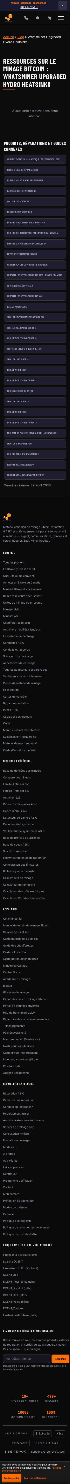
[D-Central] (9, 18)
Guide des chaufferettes (18, 945)
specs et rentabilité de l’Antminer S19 (25, 317)
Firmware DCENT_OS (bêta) (20, 1268)
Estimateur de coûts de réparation (24, 857)
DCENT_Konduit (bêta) (17, 1288)
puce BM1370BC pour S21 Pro (20, 391)
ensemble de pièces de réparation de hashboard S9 (31, 433)
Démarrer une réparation (18, 1100)
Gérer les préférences (35, 1478)
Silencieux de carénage (18, 656)
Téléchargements (14, 1025)
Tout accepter (11, 1478)
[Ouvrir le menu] (61, 18)
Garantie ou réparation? (18, 1106)
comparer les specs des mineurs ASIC (25, 296)
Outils (6, 723)
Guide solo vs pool (14, 952)
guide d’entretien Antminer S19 (22, 338)
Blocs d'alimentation (16, 703)
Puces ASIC (10, 709)
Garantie (8, 1214)
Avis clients (10, 1160)
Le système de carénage (19, 636)
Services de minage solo (18, 1127)
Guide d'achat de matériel (19, 750)
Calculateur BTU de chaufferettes (24, 898)
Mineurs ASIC (11, 616)
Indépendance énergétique (20, 1059)
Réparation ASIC (13, 1093)
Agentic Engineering (16, 1072)
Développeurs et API (16, 932)
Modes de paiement (16, 1207)
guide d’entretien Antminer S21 (22, 380)
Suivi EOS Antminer (15, 851)
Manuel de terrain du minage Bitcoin (26, 925)
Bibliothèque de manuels (18, 871)
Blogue (7, 985)
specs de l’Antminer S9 (18, 401)
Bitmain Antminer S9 (16, 412)
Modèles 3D (10, 1147)
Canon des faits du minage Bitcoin (24, 999)
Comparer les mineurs (17, 777)
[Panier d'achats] (49, 18)
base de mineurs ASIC (17, 306)
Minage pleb (11, 609)
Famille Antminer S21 (16, 784)
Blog (21, 37)
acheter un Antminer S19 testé (22, 327)
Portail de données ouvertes (21, 1005)
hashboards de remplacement (21, 190)
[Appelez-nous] (26, 18)
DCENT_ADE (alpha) (16, 1295)
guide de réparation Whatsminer (23, 454)
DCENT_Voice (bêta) (16, 1301)
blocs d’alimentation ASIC (19, 212)
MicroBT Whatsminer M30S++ (20, 464)
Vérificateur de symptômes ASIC (24, 831)
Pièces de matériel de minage (22, 683)
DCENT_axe (10, 1274)
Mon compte (11, 1193)
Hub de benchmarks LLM (19, 1012)
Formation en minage (16, 1140)
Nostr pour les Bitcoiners (18, 1046)
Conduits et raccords (16, 649)
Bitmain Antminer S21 (17, 369)
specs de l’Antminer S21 (18, 359)
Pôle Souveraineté (14, 1032)
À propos (9, 1153)
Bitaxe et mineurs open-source (22, 596)
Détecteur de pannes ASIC (20, 817)
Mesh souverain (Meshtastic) (21, 1039)
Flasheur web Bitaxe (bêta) (20, 1315)
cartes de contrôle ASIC (19, 201)
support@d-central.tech (48, 1451)
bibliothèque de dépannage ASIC (22, 169)
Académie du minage (16, 979)
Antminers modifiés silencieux (22, 629)
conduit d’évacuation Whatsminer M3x (25, 475)
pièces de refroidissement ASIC (22, 254)
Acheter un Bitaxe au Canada (21, 582)
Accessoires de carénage (19, 663)
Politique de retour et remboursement (27, 1227)
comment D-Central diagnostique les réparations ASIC (33, 159)
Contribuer (10, 1173)
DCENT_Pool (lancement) (19, 1281)
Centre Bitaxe (11, 972)
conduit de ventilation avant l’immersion (27, 264)
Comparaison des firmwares (20, 864)
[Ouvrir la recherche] (37, 18)
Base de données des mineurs (22, 770)
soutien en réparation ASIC (20, 285)
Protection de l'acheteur (18, 1200)
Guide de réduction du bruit (20, 958)
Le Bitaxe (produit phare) (19, 569)
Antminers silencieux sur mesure (23, 1120)
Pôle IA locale (11, 1066)
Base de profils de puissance (21, 837)
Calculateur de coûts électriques (23, 891)
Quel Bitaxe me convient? (19, 575)
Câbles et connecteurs (17, 716)
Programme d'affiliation (17, 1180)
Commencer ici (12, 918)
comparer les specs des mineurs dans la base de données (34, 275)
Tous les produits (14, 562)
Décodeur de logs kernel (18, 824)
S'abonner (60, 1358)
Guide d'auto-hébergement (20, 1052)
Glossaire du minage (16, 992)
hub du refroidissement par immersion (26, 222)
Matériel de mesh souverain (20, 743)
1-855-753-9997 (15, 1451)
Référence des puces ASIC (20, 804)
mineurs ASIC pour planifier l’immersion (26, 243)
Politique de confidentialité (20, 1234)
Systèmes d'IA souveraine (19, 736)
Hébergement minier (16, 1113)
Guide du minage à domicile (20, 938)
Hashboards (10, 689)
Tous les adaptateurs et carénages (25, 669)
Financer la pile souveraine (20, 1254)
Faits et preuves (13, 1167)
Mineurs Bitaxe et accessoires (22, 589)
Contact (8, 1187)
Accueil (8, 37)
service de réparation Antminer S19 (24, 348)
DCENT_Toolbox (13, 1308)
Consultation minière (16, 1133)
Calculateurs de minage (18, 877)
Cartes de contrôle (15, 696)
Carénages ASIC (13, 642)
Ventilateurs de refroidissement (23, 676)
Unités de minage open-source (22, 602)
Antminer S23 (12, 797)
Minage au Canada (15, 965)
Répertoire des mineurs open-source (26, 1019)
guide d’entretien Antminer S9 (22, 422)
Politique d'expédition (17, 1220)
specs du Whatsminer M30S (19, 443)
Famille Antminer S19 (16, 790)
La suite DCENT (13, 1261)
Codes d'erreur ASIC (16, 811)
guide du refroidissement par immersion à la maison (32, 233)
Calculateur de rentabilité (19, 884)
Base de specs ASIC (16, 844)
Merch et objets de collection (21, 730)
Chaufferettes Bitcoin (16, 622)
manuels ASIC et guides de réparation (25, 180)
